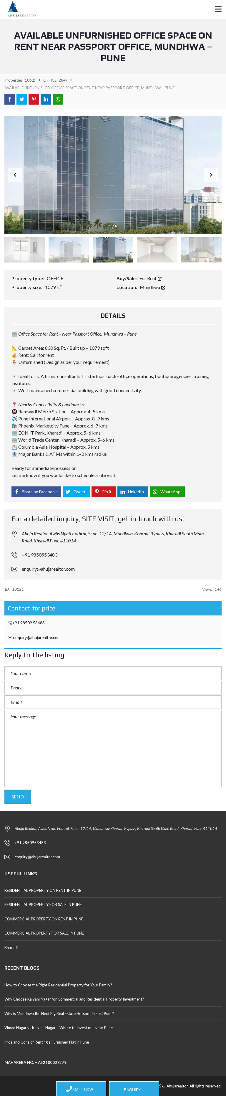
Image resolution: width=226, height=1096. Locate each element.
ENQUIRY (132, 1090)
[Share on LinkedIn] (46, 99)
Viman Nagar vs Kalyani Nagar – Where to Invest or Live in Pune (58, 1027)
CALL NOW (82, 1089)
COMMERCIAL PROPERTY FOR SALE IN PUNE (44, 933)
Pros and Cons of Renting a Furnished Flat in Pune (46, 1042)
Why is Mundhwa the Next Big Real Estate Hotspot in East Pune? (59, 1013)
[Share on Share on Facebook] (9, 99)
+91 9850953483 (39, 554)
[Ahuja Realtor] (18, 9)
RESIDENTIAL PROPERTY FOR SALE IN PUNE (43, 904)
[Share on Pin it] (34, 99)
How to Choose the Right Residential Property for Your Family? (58, 985)
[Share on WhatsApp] (58, 99)
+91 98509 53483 (28, 622)
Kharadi (11, 947)
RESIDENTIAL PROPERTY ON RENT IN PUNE (42, 890)
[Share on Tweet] (21, 99)
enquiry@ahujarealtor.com (48, 569)
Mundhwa (150, 287)
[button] (211, 175)
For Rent (148, 278)
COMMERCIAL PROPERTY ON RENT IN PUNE (43, 919)
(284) (55, 80)
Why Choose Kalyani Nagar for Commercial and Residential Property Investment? (74, 999)
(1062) (19, 80)
